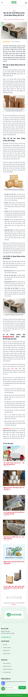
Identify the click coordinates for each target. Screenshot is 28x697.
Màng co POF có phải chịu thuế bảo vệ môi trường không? (14, 562)
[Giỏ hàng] (26, 2)
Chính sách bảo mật (7, 666)
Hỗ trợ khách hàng (7, 672)
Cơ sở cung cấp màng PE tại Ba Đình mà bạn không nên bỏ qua (14, 513)
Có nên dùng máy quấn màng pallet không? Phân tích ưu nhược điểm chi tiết (14, 587)
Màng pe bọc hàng (20, 19)
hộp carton (14, 368)
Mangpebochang (8, 337)
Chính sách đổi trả (6, 663)
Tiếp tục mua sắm (6, 653)
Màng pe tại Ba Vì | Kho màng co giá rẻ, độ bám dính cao (14, 488)
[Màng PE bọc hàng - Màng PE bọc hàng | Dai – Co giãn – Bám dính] (14, 2)
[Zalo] (3, 683)
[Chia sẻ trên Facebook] (10, 597)
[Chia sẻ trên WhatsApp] (7, 597)
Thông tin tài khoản (7, 647)
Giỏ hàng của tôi (6, 650)
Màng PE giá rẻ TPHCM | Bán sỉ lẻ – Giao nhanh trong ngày (14, 537)
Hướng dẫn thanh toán (7, 669)
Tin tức (14, 10)
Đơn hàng (5, 644)
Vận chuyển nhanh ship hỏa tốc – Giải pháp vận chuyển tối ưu (14, 463)
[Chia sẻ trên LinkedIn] (20, 597)
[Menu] (2, 2)
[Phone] (3, 688)
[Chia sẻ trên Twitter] (12, 597)
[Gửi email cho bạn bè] (15, 597)
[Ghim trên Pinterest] (18, 597)
